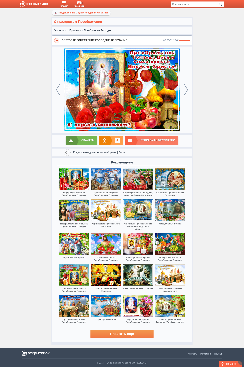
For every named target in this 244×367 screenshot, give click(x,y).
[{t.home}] (36, 353)
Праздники (75, 30)
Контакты (192, 354)
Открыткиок (60, 30)
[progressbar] (184, 40)
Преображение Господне (97, 30)
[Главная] (34, 4)
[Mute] (177, 40)
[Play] (56, 40)
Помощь (218, 354)
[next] (186, 89)
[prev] (58, 89)
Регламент (205, 354)
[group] (122, 40)
